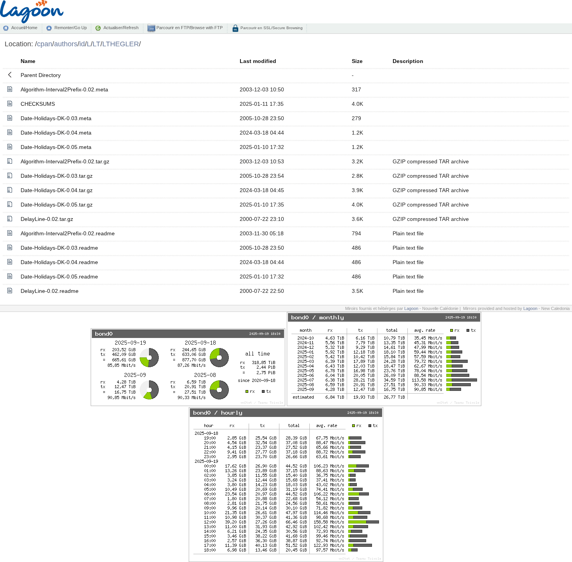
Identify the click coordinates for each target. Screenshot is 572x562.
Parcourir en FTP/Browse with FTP (189, 27)
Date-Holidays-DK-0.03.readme (59, 248)
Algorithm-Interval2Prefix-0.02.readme (68, 233)
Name (28, 61)
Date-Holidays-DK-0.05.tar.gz (57, 204)
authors (65, 44)
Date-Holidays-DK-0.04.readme (59, 262)
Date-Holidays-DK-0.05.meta (56, 147)
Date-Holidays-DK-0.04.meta (56, 133)
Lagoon (411, 308)
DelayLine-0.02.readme (50, 291)
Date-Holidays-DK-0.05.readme (59, 276)
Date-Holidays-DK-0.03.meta (56, 118)
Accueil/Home (24, 27)
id (82, 44)
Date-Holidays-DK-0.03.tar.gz (57, 176)
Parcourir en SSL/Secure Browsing (271, 28)
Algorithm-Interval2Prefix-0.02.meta (64, 89)
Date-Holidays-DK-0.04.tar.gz (57, 190)
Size (357, 61)
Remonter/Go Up (70, 27)
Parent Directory (41, 75)
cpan (44, 44)
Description (408, 61)
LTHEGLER (120, 44)
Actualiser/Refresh (121, 27)
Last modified (258, 61)
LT (96, 44)
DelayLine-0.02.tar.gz (47, 219)
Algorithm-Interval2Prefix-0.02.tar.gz (65, 161)
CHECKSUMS (38, 104)
